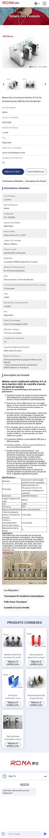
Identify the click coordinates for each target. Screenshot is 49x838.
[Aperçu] (24, 766)
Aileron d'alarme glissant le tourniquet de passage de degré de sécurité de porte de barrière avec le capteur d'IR (36, 656)
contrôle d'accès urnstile (16, 608)
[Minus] (45, 776)
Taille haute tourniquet (15, 602)
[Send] (45, 834)
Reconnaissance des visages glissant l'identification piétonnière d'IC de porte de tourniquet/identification (36, 697)
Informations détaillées (13, 181)
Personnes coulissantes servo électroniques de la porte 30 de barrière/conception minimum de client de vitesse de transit (13, 697)
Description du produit (36, 181)
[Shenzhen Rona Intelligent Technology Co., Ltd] (10, 3)
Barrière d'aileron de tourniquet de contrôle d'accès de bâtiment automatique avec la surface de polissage (13, 656)
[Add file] (3, 834)
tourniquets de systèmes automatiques (24, 596)
